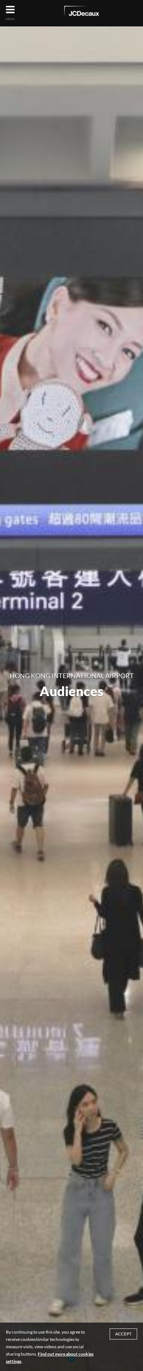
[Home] (81, 12)
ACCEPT (123, 1334)
